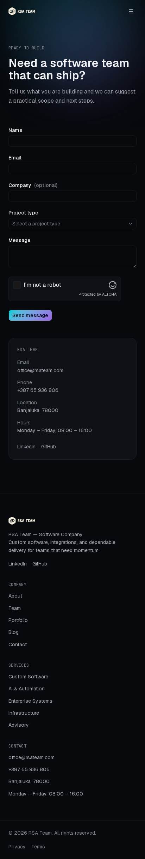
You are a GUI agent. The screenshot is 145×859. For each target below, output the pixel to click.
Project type (23, 212)
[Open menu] (131, 11)
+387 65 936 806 (37, 390)
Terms (38, 846)
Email (14, 157)
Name (15, 130)
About (15, 596)
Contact (17, 644)
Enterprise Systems (30, 701)
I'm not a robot (42, 285)
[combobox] (72, 223)
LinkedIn (26, 446)
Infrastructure (23, 713)
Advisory (18, 725)
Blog (13, 632)
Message (19, 240)
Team (14, 608)
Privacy (17, 846)
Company (32, 185)
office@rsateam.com (40, 370)
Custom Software (28, 676)
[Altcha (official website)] (112, 285)
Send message (30, 315)
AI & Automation (26, 688)
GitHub (48, 446)
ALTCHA (109, 294)
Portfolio (18, 620)
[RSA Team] (21, 11)
